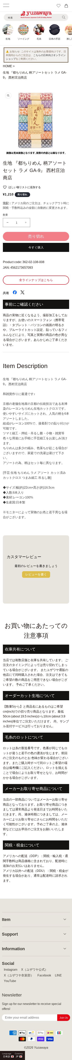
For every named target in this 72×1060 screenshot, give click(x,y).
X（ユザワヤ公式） (34, 969)
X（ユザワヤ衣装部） (19, 975)
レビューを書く (36, 574)
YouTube (10, 981)
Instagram (10, 969)
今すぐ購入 (36, 247)
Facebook (44, 975)
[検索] (64, 17)
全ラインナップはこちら (36, 280)
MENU (6, 5)
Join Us (64, 1017)
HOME (7, 66)
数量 (5, 214)
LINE (58, 975)
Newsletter (12, 995)
